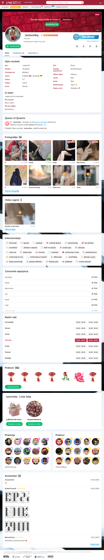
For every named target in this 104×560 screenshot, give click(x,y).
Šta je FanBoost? (93, 41)
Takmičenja (47, 7)
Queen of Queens (41, 122)
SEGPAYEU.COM (51, 551)
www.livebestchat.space (26, 551)
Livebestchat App (62, 7)
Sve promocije (36, 7)
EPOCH (44, 551)
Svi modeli (5, 7)
